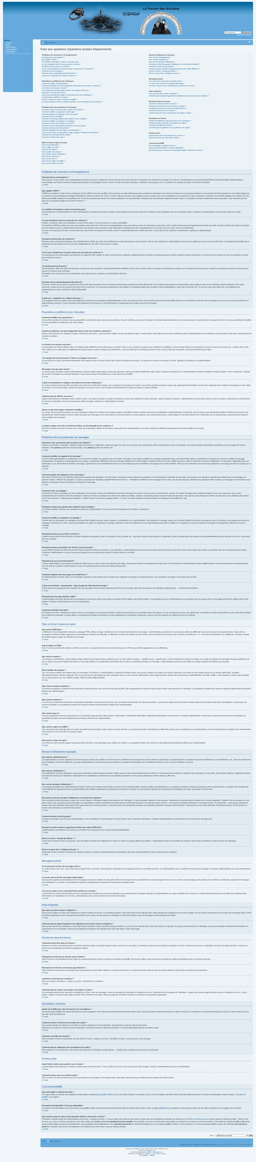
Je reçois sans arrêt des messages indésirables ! (166, 83)
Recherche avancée (244, 35)
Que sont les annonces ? (51, 156)
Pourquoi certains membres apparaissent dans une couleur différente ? (174, 69)
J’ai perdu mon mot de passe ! (53, 71)
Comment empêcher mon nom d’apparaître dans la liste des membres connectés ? (71, 86)
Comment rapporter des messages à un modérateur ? (61, 130)
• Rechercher (10, 47)
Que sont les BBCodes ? (51, 145)
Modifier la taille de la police (249, 42)
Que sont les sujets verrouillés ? (53, 161)
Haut (46, 185)
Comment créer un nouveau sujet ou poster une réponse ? (63, 109)
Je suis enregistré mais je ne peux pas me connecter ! (61, 64)
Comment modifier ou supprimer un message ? (59, 112)
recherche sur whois (193, 1119)
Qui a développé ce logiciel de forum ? (162, 145)
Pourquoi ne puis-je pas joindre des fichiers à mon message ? (64, 126)
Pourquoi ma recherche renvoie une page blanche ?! (168, 108)
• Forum (8, 43)
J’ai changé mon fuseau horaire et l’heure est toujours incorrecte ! (65, 90)
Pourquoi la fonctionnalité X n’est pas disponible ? (166, 148)
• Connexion (10, 52)
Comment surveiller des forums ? (161, 125)
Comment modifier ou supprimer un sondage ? (58, 121)
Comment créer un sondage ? (52, 116)
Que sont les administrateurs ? (160, 57)
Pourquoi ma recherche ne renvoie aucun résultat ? (167, 106)
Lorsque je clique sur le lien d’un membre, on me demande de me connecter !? (72, 102)
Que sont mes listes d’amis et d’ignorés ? (163, 93)
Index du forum (49, 43)
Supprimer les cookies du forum (204, 1145)
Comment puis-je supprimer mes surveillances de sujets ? (170, 127)
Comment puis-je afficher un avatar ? (55, 97)
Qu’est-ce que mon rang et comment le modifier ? (59, 99)
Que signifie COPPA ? (50, 59)
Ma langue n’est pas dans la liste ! (54, 92)
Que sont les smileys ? (50, 149)
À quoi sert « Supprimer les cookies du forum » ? (59, 75)
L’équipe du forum (185, 1145)
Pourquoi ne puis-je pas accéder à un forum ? (58, 123)
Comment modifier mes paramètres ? (55, 83)
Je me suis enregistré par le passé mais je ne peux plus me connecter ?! (68, 69)
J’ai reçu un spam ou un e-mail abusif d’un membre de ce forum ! (172, 86)
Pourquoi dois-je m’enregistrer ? (53, 57)
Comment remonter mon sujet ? (53, 137)
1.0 (149, 1155)
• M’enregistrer (11, 49)
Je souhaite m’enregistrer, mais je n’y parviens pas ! (60, 62)
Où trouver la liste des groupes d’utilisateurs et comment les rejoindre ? (174, 64)
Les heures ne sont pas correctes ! (54, 88)
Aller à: (212, 1135)
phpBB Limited (106, 1095)
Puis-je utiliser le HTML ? (51, 147)
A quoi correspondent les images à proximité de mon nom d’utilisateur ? (67, 95)
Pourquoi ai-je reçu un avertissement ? (56, 128)
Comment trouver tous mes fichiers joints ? (164, 138)
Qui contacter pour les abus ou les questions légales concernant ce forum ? (176, 150)
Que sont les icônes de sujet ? (53, 163)
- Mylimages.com (155, 1152)
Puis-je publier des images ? (52, 152)
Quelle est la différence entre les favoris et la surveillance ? (170, 121)
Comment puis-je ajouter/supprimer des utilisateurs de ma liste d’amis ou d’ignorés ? (179, 96)
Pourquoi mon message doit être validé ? (56, 135)
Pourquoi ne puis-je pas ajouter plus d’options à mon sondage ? (64, 119)
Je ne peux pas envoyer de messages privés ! (165, 81)
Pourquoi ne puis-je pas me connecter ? (56, 66)
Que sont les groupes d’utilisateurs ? (162, 62)
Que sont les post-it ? (49, 159)
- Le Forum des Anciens (156, 1153)
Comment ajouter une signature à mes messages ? (60, 114)
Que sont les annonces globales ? (54, 154)
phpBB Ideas (163, 1108)
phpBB (128, 374)
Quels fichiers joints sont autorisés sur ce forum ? (167, 135)
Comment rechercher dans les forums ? (163, 104)
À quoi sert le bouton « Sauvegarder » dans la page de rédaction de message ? (70, 132)
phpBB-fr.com (150, 1150)
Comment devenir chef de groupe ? (161, 66)
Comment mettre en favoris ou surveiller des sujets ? (168, 123)
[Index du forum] (128, 38)
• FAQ (7, 45)
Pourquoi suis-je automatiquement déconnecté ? (59, 73)
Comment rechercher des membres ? (162, 110)
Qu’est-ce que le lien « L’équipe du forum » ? (165, 73)
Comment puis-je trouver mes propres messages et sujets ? (170, 113)
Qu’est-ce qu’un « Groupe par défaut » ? (163, 71)
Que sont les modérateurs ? (159, 59)
